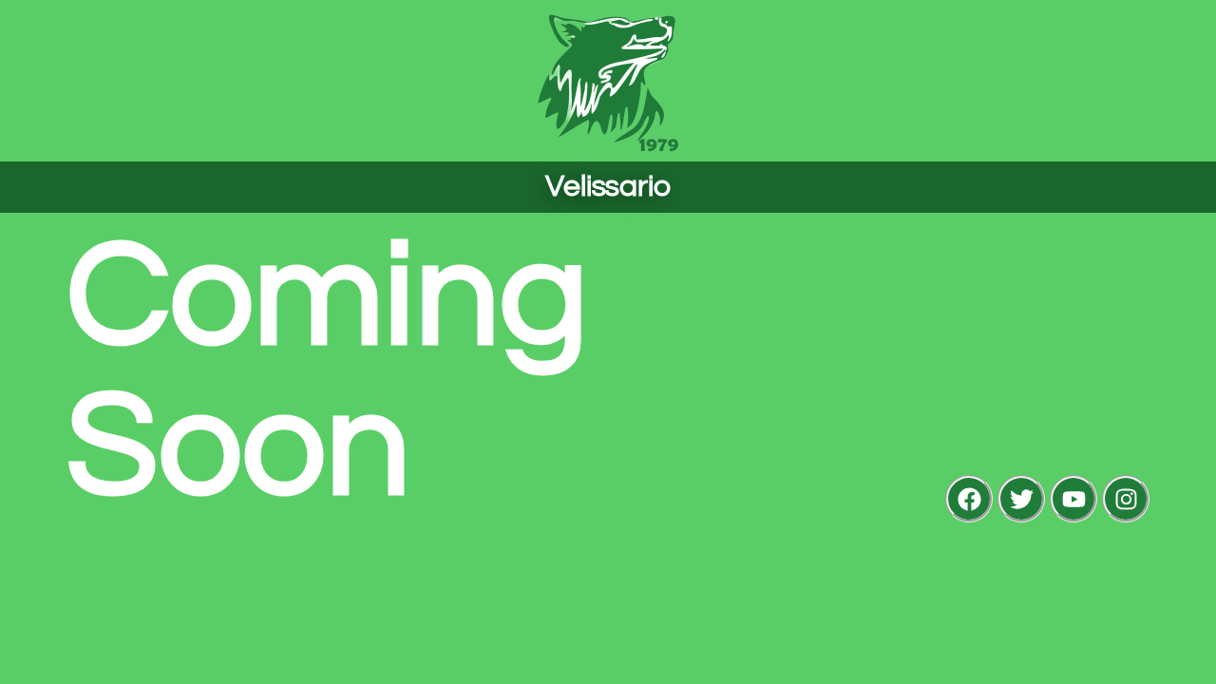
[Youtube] (1073, 498)
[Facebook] (969, 498)
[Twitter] (1021, 498)
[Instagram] (1126, 498)
